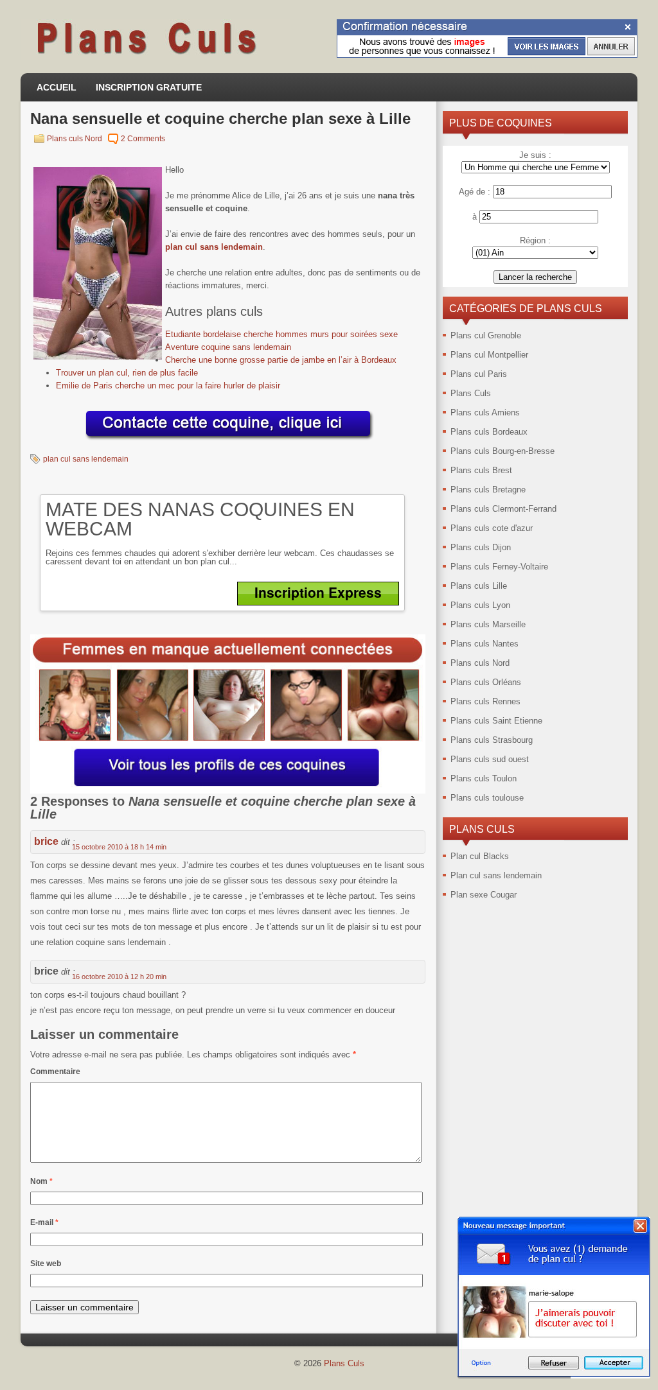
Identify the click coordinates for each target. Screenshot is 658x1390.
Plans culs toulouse (487, 798)
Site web (45, 1263)
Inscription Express (318, 592)
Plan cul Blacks (479, 856)
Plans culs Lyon (480, 605)
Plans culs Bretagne (488, 489)
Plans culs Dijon (480, 547)
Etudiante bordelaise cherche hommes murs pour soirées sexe (281, 334)
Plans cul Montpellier (489, 355)
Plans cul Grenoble (485, 335)
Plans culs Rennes (485, 701)
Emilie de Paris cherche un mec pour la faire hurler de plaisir (168, 385)
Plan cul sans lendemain (496, 875)
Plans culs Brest (481, 470)
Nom (41, 1181)
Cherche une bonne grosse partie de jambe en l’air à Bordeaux (280, 360)
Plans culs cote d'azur (491, 528)
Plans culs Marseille (488, 624)
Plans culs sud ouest (489, 759)
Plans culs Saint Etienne (496, 720)
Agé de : (474, 191)
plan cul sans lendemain (214, 247)
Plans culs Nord (74, 138)
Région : (535, 240)
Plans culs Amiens (485, 412)
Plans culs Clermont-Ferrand (503, 509)
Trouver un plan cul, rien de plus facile (127, 373)
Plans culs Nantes (484, 643)
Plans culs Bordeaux (489, 432)
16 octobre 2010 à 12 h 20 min (119, 976)
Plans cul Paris (478, 374)
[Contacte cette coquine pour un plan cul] (228, 441)
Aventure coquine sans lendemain (228, 347)
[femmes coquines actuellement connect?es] (227, 790)
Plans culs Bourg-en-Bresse (502, 451)
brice (46, 841)
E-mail (44, 1222)
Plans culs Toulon (483, 778)
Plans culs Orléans (485, 682)
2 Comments (143, 138)
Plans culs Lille (478, 586)
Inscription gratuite (149, 87)
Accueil (56, 87)
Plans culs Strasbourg (491, 740)
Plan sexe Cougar (483, 894)
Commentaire (55, 1071)
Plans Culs (470, 393)
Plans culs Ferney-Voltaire (499, 566)
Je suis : (535, 155)
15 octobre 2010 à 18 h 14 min (119, 847)
